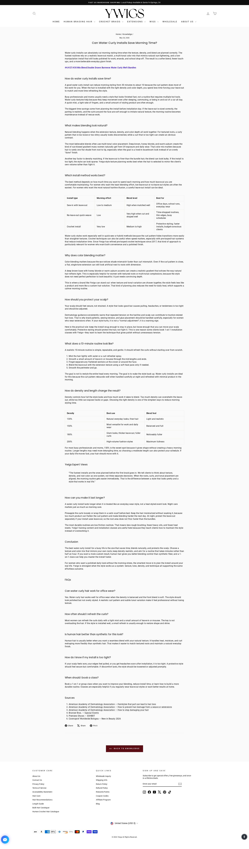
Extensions (135, 21)
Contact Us (37, 780)
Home (56, 21)
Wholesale (169, 21)
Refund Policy (102, 788)
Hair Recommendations (42, 800)
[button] (244, 837)
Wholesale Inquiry (103, 776)
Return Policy (101, 784)
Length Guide (38, 804)
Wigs (153, 21)
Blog (98, 804)
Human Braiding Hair (78, 21)
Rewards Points (102, 792)
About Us (187, 21)
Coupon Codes (102, 796)
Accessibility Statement (42, 792)
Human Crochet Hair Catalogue (45, 812)
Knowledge (127, 34)
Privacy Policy (38, 784)
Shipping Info (101, 780)
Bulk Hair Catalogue (40, 808)
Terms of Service (39, 788)
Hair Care (36, 796)
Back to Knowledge (126, 748)
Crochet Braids (110, 21)
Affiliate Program (103, 800)
